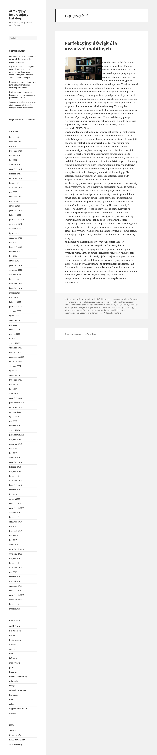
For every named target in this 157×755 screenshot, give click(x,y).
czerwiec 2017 (15, 522)
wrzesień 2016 (15, 554)
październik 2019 (16, 435)
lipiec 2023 (14, 279)
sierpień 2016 (15, 558)
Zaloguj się (14, 730)
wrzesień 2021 (15, 361)
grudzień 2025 (15, 169)
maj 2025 (13, 192)
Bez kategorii (15, 631)
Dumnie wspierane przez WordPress (81, 334)
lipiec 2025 (14, 183)
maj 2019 (13, 448)
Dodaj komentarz (113, 313)
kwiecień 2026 (15, 151)
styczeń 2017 (14, 544)
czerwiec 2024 (15, 238)
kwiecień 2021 (15, 380)
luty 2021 (13, 389)
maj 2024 (13, 242)
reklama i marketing (18, 676)
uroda (11, 699)
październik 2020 (16, 402)
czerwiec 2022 (15, 320)
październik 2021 (16, 357)
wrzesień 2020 (15, 407)
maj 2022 (13, 325)
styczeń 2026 (14, 164)
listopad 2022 (15, 302)
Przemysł (13, 672)
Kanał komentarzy (17, 740)
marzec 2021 (14, 384)
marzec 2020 (14, 425)
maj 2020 (13, 421)
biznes (12, 635)
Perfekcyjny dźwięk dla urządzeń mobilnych (91, 46)
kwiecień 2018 (15, 485)
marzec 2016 (14, 576)
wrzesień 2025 (15, 178)
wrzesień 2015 (15, 599)
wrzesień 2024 (15, 224)
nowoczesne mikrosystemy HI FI (106, 304)
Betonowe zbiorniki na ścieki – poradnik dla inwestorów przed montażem (22, 59)
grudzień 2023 (15, 265)
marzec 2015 (14, 609)
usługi (11, 704)
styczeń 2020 (14, 430)
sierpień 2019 (15, 439)
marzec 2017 (14, 535)
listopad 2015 (15, 590)
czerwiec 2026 (15, 141)
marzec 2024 (14, 251)
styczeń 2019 (14, 457)
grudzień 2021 (15, 348)
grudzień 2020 (15, 398)
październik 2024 (16, 219)
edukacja (13, 649)
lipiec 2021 (14, 370)
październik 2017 (16, 508)
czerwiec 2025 (15, 187)
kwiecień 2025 (15, 196)
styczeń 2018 (14, 499)
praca (11, 667)
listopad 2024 (15, 215)
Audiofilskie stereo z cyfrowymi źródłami (111, 299)
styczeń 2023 (14, 297)
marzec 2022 (14, 334)
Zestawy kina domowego (91, 313)
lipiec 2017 (14, 517)
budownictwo (15, 640)
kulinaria (13, 658)
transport (13, 695)
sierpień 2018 (15, 471)
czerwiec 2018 (15, 480)
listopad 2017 (15, 503)
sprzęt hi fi (122, 307)
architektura (14, 626)
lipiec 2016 (14, 563)
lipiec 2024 (14, 233)
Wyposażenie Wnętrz (18, 708)
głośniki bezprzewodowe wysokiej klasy (97, 302)
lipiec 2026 (14, 137)
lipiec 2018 (14, 476)
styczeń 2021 (14, 393)
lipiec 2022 (14, 315)
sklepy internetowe (17, 690)
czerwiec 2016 (15, 567)
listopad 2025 (15, 174)
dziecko (12, 644)
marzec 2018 (14, 489)
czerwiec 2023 (15, 283)
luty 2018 (13, 494)
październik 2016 (16, 549)
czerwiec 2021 (15, 375)
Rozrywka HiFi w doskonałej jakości (101, 307)
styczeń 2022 (14, 343)
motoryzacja (14, 663)
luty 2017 (13, 540)
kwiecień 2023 (15, 288)
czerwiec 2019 (15, 444)
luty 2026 (13, 160)
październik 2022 (16, 306)
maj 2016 (13, 572)
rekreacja (13, 681)
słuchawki (111, 310)
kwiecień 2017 (15, 531)
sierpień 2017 (15, 512)
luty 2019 (13, 453)
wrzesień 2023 (15, 270)
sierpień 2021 (15, 366)
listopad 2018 (15, 467)
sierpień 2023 (15, 274)
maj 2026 (13, 146)
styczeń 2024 (14, 261)
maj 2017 (13, 526)
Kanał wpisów (15, 735)
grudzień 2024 (15, 210)
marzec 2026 (14, 155)
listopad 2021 (15, 352)
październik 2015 (16, 595)
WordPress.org (15, 744)
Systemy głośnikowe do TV (94, 310)
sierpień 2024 (15, 228)
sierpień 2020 (15, 412)
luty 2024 (13, 256)
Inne (11, 653)
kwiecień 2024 (15, 247)
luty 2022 (13, 338)
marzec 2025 (14, 201)
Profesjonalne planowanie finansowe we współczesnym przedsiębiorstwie (22, 95)
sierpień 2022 (15, 311)
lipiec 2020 (14, 416)
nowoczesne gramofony (80, 304)
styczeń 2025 (14, 206)
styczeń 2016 (14, 581)
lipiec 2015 (14, 604)
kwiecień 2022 (15, 329)
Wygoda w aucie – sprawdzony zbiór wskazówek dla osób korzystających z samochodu (22, 105)
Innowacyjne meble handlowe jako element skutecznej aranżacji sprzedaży (22, 85)
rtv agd (12, 685)
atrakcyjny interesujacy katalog (18, 14)
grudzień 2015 (15, 586)
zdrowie (12, 713)
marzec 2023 (14, 293)
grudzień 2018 (15, 462)
